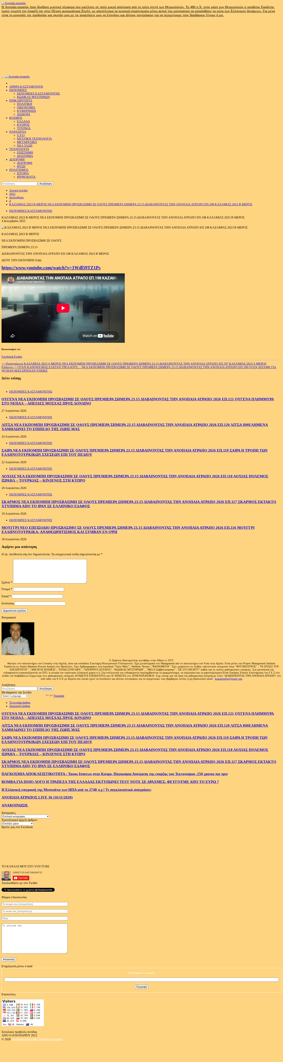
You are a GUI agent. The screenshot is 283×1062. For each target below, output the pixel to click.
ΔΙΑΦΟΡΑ (23, 114)
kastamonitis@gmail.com (228, 678)
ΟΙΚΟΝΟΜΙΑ (26, 107)
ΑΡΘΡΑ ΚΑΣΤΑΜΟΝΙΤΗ (26, 86)
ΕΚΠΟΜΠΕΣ (18, 90)
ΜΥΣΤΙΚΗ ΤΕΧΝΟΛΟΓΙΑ (34, 138)
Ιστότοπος (8, 603)
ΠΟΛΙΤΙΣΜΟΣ (18, 169)
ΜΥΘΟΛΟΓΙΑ (26, 176)
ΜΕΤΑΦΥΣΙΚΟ (27, 142)
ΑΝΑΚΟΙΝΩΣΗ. (15, 805)
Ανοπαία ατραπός (51, 1039)
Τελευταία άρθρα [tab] (19, 702)
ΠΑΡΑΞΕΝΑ (17, 131)
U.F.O (21, 135)
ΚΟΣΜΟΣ (15, 117)
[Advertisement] (141, 46)
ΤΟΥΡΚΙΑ (24, 128)
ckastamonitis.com (25, 1039)
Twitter (17, 356)
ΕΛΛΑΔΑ (23, 121)
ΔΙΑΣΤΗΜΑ (25, 156)
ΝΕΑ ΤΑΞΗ (24, 145)
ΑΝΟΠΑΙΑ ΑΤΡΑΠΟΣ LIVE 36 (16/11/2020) (37, 797)
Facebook (7, 356)
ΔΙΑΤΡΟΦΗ (17, 159)
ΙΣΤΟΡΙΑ (23, 173)
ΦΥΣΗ (21, 166)
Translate (58, 695)
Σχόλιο (7, 582)
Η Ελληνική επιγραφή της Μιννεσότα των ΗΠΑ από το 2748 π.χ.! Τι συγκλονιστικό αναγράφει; (77, 790)
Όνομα (7, 589)
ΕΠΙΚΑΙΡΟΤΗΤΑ (20, 100)
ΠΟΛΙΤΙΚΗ (24, 104)
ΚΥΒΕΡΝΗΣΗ (26, 111)
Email (6, 596)
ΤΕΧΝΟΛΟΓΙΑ (19, 149)
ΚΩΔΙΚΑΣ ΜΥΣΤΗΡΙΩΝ (33, 97)
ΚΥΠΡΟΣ (23, 124)
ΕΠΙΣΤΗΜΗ (25, 152)
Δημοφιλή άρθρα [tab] (19, 706)
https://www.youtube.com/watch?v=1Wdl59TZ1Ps (51, 267)
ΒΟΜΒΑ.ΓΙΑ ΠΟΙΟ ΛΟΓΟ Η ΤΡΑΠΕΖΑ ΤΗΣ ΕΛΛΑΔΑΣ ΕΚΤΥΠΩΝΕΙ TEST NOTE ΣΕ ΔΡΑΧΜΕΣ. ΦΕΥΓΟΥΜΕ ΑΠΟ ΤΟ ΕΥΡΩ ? (110, 782)
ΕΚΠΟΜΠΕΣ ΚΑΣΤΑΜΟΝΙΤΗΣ (38, 93)
